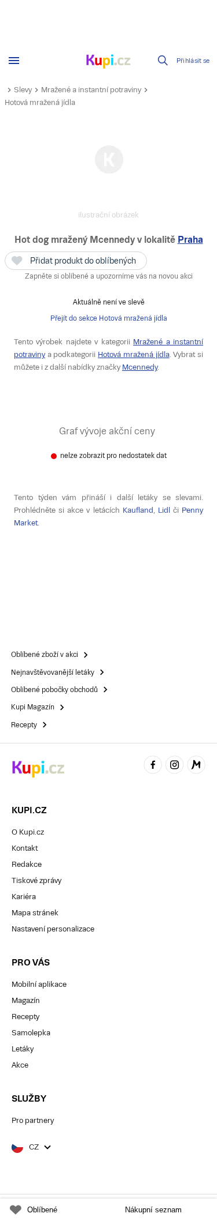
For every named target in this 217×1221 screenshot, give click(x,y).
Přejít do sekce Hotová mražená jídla (108, 318)
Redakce (27, 864)
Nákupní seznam (153, 1209)
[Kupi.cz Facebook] (153, 766)
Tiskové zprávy (36, 880)
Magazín (26, 1000)
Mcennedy (139, 367)
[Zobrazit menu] (14, 60)
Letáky (23, 1049)
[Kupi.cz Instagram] (174, 766)
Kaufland (138, 510)
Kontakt (25, 848)
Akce (20, 1065)
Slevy (23, 89)
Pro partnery (33, 1120)
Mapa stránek (35, 912)
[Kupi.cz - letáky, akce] (109, 62)
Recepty (25, 1016)
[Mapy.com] (196, 766)
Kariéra (24, 896)
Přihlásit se (193, 61)
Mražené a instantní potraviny (91, 89)
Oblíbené (42, 1209)
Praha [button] (190, 239)
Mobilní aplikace (39, 984)
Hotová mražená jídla (40, 102)
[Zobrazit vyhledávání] (163, 60)
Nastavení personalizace (53, 929)
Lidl (164, 510)
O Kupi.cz (28, 832)
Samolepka (31, 1032)
